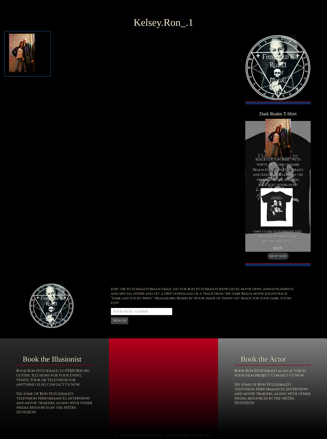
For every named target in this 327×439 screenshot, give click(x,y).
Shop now (278, 256)
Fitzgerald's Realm (146, 435)
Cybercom (200, 435)
